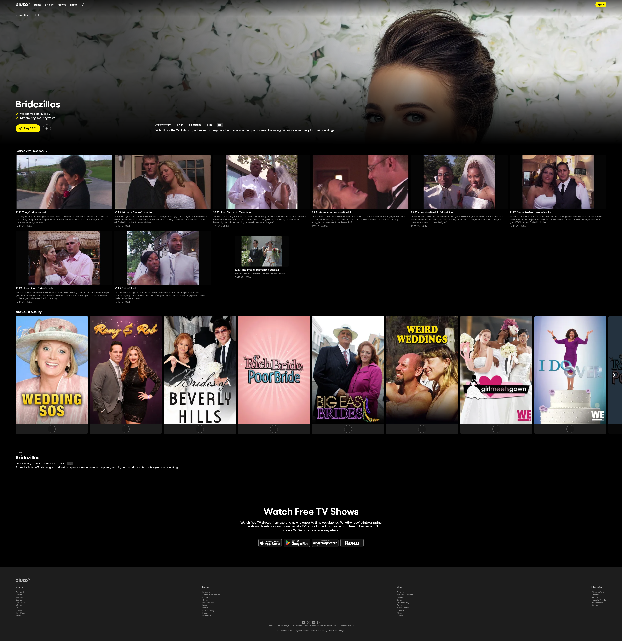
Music (205, 613)
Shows (74, 4)
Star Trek (19, 597)
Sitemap (595, 605)
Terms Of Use (274, 626)
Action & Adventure (211, 595)
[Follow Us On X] (308, 622)
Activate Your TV (599, 600)
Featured (20, 592)
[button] (32, 151)
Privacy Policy (287, 626)
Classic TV (20, 603)
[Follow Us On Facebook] (313, 622)
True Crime (20, 613)
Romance (206, 616)
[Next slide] (614, 375)
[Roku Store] (352, 543)
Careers (595, 595)
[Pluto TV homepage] (23, 580)
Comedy (19, 600)
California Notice (346, 626)
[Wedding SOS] (52, 375)
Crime (205, 600)
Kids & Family (208, 610)
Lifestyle (400, 610)
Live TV (49, 4)
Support (595, 597)
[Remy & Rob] (126, 375)
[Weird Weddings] (422, 375)
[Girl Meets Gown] (496, 375)
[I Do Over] (570, 375)
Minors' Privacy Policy (326, 626)
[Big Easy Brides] (348, 375)
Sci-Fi (18, 608)
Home (37, 4)
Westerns (20, 605)
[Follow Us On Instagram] (318, 622)
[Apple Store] (270, 543)
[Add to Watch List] (47, 128)
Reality (18, 616)
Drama (19, 610)
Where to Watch (599, 592)
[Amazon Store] (325, 543)
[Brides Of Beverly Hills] (200, 375)
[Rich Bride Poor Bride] (274, 375)
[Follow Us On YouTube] (303, 622)
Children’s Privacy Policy (305, 626)
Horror (205, 608)
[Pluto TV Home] (23, 4)
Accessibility (597, 603)
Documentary (208, 603)
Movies (62, 4)
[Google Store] (297, 543)
